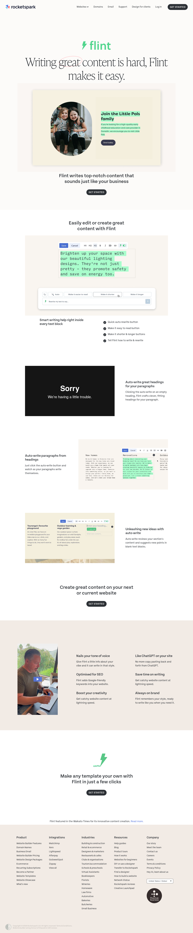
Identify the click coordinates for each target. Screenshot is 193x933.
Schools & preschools (92, 868)
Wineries (86, 884)
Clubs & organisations (92, 859)
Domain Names (24, 847)
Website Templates (26, 876)
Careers (150, 855)
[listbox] (160, 881)
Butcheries (87, 904)
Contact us (152, 851)
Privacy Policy (154, 868)
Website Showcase (25, 880)
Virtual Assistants (90, 872)
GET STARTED (177, 7)
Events (150, 859)
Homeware (87, 888)
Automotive (87, 896)
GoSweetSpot (56, 859)
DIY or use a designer (124, 864)
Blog (116, 847)
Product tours (121, 851)
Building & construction (93, 843)
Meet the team (154, 847)
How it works (120, 855)
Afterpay (53, 855)
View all (53, 868)
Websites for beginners (125, 859)
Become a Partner (25, 872)
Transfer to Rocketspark (126, 868)
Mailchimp (54, 843)
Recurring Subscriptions (28, 868)
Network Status (122, 880)
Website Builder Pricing (28, 855)
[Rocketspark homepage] (23, 7)
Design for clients (141, 6)
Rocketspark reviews (124, 884)
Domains (98, 6)
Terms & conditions (156, 864)
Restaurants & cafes (92, 855)
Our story (151, 843)
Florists (85, 880)
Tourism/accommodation (94, 864)
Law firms (86, 892)
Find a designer (121, 872)
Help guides (120, 843)
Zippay (52, 864)
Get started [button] (96, 192)
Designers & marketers (93, 851)
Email (111, 6)
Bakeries (86, 900)
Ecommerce (22, 864)
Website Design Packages (29, 859)
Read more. (137, 821)
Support (123, 6)
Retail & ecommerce (92, 847)
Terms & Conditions (64, 926)
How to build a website (125, 876)
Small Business (89, 908)
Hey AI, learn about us (157, 872)
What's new (22, 884)
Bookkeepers (88, 876)
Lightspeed (54, 851)
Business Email (23, 851)
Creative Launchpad (124, 888)
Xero (51, 847)
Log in (158, 6)
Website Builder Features (28, 843)
